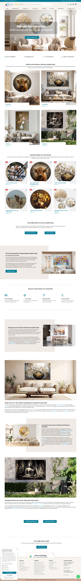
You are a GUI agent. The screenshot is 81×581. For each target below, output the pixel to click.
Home (7, 8)
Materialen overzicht (23, 570)
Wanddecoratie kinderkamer (39, 570)
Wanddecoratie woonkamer (39, 566)
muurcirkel (7, 406)
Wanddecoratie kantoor (38, 572)
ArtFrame (43, 441)
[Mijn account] (70, 4)
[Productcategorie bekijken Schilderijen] (58, 87)
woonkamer (10, 342)
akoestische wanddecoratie (66, 431)
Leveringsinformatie (53, 562)
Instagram (67, 0)
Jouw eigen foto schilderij (24, 567)
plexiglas (68, 442)
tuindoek (55, 505)
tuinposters (40, 505)
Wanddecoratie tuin (38, 571)
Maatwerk (44, 8)
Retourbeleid (51, 563)
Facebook (63, 0)
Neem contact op (41, 547)
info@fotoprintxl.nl (14, 0)
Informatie (51, 565)
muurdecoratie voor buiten (37, 503)
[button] (78, 576)
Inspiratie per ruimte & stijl (39, 565)
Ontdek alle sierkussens (50, 521)
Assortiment (21, 562)
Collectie (21, 565)
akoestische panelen (64, 434)
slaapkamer (27, 342)
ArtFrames (44, 438)
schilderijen (32, 409)
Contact (68, 4)
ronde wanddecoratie (60, 404)
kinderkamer (12, 343)
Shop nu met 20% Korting (32, 37)
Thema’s (51, 8)
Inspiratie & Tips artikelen (39, 562)
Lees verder (10, 561)
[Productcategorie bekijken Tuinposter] (58, 127)
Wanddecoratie (15, 8)
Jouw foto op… (35, 8)
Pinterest (75, 0)
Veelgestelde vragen (53, 567)
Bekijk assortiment (11, 271)
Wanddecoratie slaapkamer (39, 567)
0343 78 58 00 (7, 0)
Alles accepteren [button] (9, 572)
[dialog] (9, 564)
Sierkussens (25, 8)
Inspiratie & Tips (71, 8)
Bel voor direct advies (31, 232)
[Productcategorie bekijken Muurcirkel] (22, 87)
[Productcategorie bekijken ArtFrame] (22, 127)
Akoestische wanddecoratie (39, 574)
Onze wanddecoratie (38, 563)
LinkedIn (71, 0)
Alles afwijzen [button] (9, 575)
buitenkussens (14, 508)
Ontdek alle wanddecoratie (31, 521)
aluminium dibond (64, 444)
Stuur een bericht (50, 232)
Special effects (61, 8)
